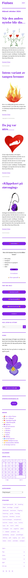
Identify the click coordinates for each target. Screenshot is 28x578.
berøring (20, 504)
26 (20, 473)
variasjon (22, 540)
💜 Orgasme (7, 424)
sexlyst (13, 534)
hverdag (17, 513)
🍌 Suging (6, 434)
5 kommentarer (5, 176)
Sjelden (7, 264)
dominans (13, 510)
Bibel (4, 507)
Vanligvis (7, 260)
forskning (5, 513)
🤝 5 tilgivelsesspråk (9, 422)
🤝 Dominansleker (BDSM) (11, 442)
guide (11, 513)
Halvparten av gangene (11, 262)
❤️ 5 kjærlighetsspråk (10, 420)
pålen (22, 528)
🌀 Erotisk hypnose (9, 438)
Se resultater (14, 273)
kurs (16, 522)
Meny (23, 2)
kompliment (17, 519)
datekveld (6, 510)
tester (4, 540)
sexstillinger (19, 534)
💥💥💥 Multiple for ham (11, 440)
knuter (18, 516)
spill (10, 537)
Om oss (4, 566)
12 (20, 467)
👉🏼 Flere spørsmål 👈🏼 (14, 277)
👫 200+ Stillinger (9, 418)
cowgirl (16, 507)
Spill (3, 562)
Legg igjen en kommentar (8, 118)
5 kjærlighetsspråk (8, 504)
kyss (4, 525)
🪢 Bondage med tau (9, 444)
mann (12, 525)
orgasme (16, 528)
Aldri (6, 266)
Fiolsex (7, 3)
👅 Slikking (7, 436)
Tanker (4, 559)
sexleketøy (6, 534)
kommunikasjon (7, 519)
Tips (3, 552)
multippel (5, 528)
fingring (20, 510)
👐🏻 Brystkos (7, 428)
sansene (13, 531)
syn (19, 537)
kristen (11, 522)
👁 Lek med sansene (9, 426)
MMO (16, 525)
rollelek (7, 531)
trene (9, 540)
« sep (6, 480)
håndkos (11, 516)
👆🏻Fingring (7, 432)
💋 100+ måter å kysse (10, 416)
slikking (5, 537)
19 (20, 470)
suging (15, 537)
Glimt (3, 555)
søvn (23, 537)
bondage (10, 507)
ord (11, 528)
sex (18, 531)
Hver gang (7, 258)
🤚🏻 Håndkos (7, 430)
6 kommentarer (6, 65)
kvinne (21, 522)
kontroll (5, 522)
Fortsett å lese (6, 62)
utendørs (15, 540)
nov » (21, 480)
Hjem (3, 548)
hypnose (5, 516)
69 (15, 504)
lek (8, 525)
